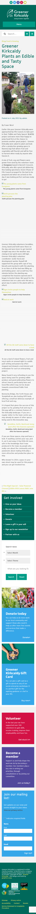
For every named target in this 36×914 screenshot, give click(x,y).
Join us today (24, 783)
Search (11, 577)
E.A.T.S (30, 134)
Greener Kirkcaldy (18, 13)
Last (5, 835)
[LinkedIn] (14, 2)
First (5, 828)
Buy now (26, 700)
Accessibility (6, 903)
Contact (17, 903)
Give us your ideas (13, 504)
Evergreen (8, 165)
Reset (21, 577)
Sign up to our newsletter (16, 529)
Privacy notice (16, 900)
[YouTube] (25, 2)
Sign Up (27, 853)
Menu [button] (19, 24)
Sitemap (5, 900)
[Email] (11, 2)
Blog (3, 41)
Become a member (13, 509)
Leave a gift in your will (15, 524)
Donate (8, 519)
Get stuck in (24, 739)
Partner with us (12, 534)
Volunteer (9, 514)
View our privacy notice (13, 810)
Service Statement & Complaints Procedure (13, 907)
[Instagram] (21, 2)
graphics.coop (7, 878)
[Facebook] (18, 2)
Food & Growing (12, 41)
